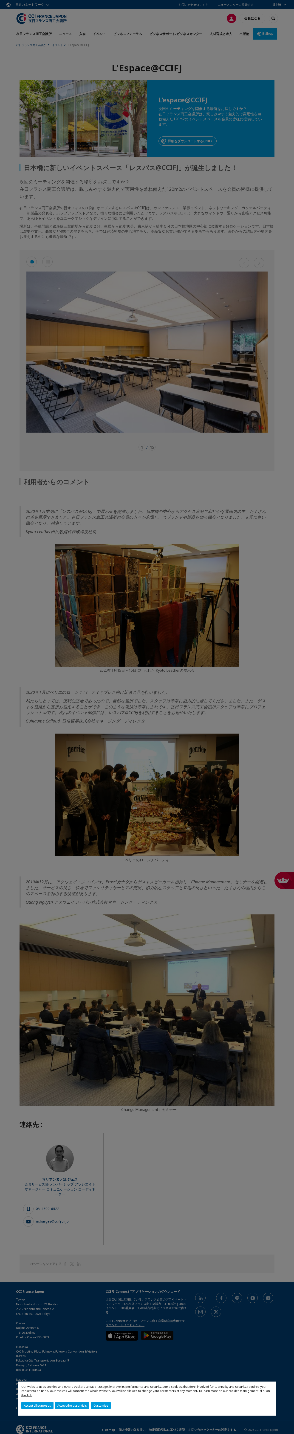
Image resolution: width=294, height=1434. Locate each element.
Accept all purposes (37, 1405)
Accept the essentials (72, 1405)
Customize (100, 1405)
